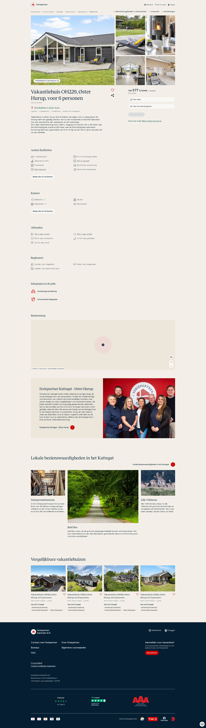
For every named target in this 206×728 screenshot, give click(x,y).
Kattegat (60, 12)
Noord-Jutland (48, 12)
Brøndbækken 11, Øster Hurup (47, 108)
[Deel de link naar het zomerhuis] (112, 95)
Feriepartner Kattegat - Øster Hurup (54, 427)
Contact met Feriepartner (44, 643)
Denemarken (35, 12)
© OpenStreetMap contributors (55, 368)
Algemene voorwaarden (73, 648)
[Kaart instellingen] (171, 357)
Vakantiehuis (82, 12)
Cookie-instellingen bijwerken (43, 666)
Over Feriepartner (70, 643)
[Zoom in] (171, 362)
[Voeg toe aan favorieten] (112, 90)
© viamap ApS (42, 368)
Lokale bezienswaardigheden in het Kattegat (151, 464)
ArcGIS (35, 368)
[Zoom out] (171, 366)
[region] (103, 345)
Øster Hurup (70, 12)
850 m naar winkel (84, 234)
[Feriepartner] (39, 5)
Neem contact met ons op (151, 121)
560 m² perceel (83, 161)
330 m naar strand (41, 234)
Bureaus (35, 648)
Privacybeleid (36, 663)
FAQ (33, 653)
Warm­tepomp (40, 169)
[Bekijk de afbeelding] (72, 50)
